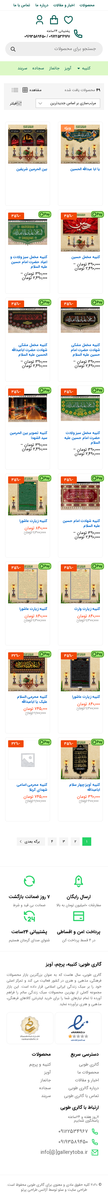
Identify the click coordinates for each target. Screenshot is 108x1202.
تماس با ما (21, 5)
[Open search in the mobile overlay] (54, 49)
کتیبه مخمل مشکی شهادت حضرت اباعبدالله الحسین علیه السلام (29, 350)
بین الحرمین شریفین (31, 169)
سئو (61, 1190)
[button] (33, 512)
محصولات (87, 5)
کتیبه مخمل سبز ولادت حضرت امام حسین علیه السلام (82, 438)
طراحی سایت (77, 1190)
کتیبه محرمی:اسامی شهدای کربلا (32, 787)
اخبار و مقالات (63, 5)
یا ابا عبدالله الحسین (85, 169)
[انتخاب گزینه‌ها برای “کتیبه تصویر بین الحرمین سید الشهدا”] (33, 424)
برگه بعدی (32, 841)
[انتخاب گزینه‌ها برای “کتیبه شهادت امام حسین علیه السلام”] (85, 512)
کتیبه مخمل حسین (85, 257)
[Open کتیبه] (79, 68)
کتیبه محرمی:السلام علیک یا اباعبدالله (32, 699)
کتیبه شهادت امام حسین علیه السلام (81, 523)
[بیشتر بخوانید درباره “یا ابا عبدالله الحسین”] (85, 160)
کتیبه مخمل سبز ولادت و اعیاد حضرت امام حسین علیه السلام (28, 262)
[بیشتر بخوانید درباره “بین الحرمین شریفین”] (33, 160)
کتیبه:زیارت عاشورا (33, 521)
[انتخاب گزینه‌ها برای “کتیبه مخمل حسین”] (85, 248)
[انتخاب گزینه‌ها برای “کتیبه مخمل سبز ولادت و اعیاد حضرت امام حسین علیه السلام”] (33, 248)
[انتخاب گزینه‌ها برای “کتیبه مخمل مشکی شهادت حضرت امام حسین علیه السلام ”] (85, 336)
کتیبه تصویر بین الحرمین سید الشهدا (28, 435)
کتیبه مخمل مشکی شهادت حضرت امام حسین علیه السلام (85, 350)
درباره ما (41, 5)
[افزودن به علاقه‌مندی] (75, 160)
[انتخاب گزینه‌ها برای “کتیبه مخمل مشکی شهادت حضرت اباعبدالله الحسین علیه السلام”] (33, 336)
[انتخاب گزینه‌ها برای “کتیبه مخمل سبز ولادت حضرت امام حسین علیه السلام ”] (85, 424)
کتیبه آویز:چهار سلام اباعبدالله (84, 787)
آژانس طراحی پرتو (34, 1190)
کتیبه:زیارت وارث (87, 608)
